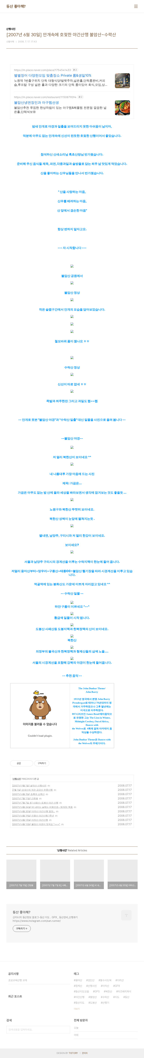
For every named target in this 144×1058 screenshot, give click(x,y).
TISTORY (73, 1053)
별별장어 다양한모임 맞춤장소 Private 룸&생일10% (53, 75)
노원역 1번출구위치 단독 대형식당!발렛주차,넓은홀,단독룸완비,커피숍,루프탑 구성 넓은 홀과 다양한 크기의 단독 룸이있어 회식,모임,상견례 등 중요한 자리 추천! (59, 83)
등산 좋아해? (16, 6)
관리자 (85, 1053)
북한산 (108, 991)
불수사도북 (105, 980)
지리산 (120, 980)
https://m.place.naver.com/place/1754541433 (42, 70)
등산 (127, 997)
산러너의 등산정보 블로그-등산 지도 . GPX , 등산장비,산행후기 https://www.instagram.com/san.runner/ (45, 919)
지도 (117, 997)
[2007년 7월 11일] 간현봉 (25, 798)
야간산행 (79, 997)
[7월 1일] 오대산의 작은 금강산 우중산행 (32, 789)
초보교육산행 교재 (17, 980)
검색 (66, 1029)
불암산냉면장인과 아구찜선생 (36, 102)
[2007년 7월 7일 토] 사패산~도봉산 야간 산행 (35, 802)
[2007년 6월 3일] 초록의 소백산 (28, 794)
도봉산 (93, 1002)
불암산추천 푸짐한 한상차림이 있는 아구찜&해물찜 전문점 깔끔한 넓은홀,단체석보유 (60, 110)
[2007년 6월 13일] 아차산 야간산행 (30, 819)
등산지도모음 (82, 991)
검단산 (91, 980)
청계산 (78, 985)
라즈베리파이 (124, 991)
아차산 (105, 985)
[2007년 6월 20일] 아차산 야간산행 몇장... (33, 811)
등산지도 (79, 1002)
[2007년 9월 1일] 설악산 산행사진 (29, 785)
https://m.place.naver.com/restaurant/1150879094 (45, 97)
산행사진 (17, 778)
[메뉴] (135, 6)
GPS (97, 991)
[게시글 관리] (29, 763)
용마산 (78, 980)
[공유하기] (24, 763)
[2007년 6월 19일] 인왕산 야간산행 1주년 (33, 815)
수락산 (105, 997)
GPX (117, 985)
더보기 (77, 1009)
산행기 (105, 1002)
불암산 (93, 997)
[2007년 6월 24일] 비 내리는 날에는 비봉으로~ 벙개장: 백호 (42, 807)
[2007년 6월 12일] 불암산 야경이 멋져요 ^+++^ (36, 824)
